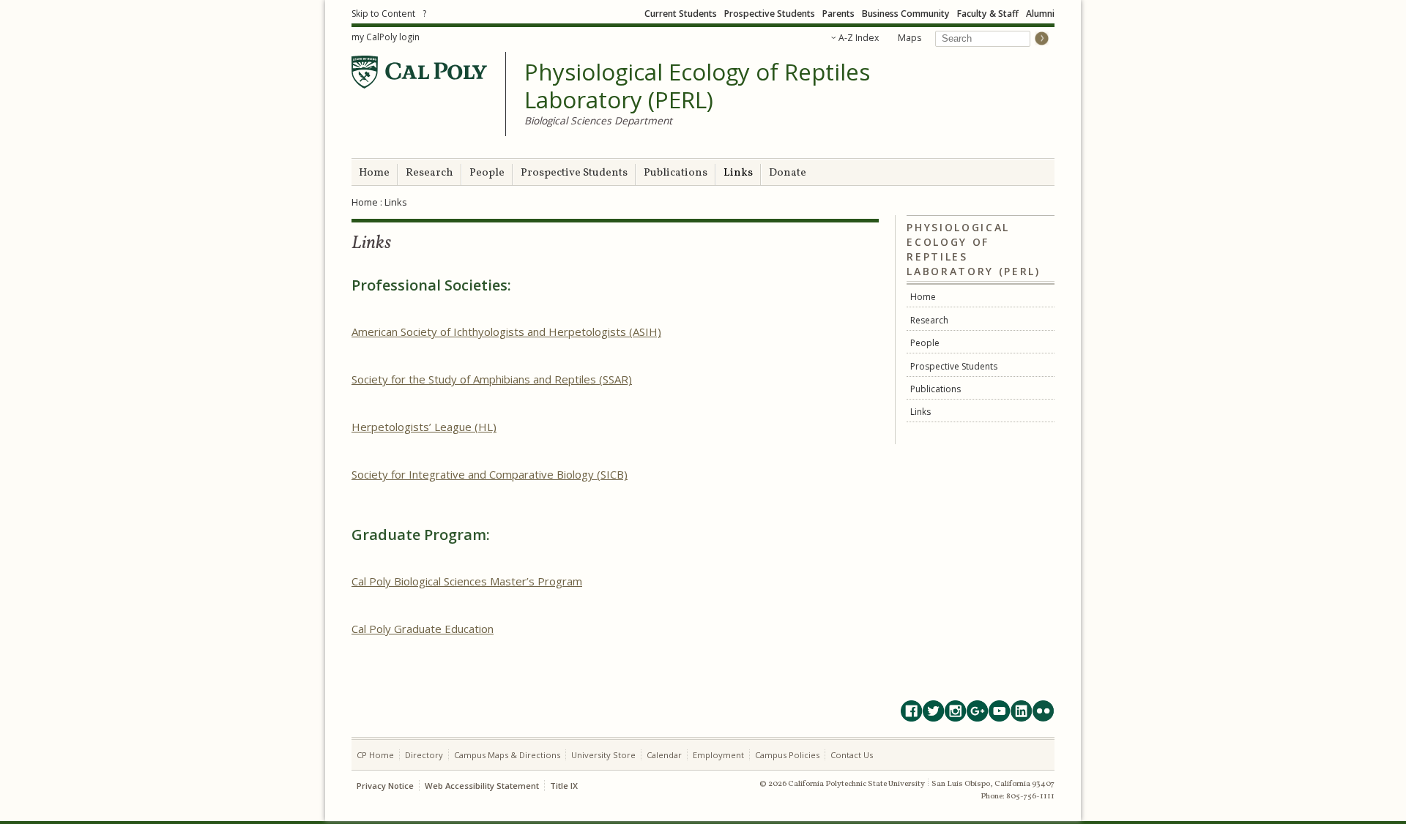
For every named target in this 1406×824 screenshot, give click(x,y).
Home (374, 173)
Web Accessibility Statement (482, 785)
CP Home (375, 754)
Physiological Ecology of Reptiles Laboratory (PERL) (697, 86)
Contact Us (851, 754)
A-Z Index (858, 37)
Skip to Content (383, 13)
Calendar (664, 754)
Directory (424, 754)
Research (429, 173)
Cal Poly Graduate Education (423, 628)
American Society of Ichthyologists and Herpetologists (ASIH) (506, 331)
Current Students (680, 13)
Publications (675, 173)
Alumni (1040, 13)
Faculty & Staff (988, 13)
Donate (787, 173)
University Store (603, 754)
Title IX (564, 785)
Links (738, 173)
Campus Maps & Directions (507, 754)
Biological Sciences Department (598, 120)
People (487, 173)
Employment (718, 754)
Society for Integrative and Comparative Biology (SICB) (490, 474)
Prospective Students (769, 13)
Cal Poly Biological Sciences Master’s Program (467, 581)
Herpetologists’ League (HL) (424, 426)
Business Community (906, 13)
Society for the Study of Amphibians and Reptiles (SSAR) (492, 379)
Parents (838, 13)
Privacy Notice (385, 785)
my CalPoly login (386, 37)
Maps (909, 37)
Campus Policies (787, 754)
